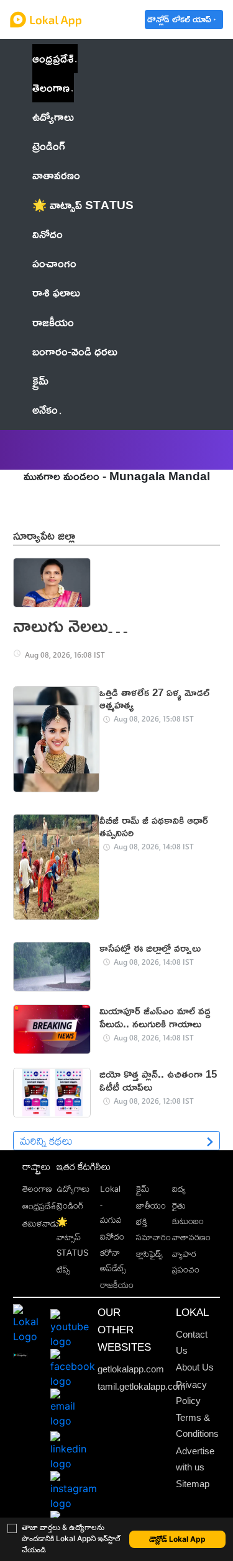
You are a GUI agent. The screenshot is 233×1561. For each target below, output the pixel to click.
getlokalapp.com (131, 1369)
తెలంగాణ (51, 87)
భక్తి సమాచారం (153, 1229)
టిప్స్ (63, 1269)
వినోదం (112, 1236)
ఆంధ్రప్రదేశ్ (52, 58)
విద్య (179, 1188)
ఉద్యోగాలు (73, 1188)
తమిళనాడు (40, 1223)
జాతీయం (151, 1205)
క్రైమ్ (142, 1188)
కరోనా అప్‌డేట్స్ (113, 1260)
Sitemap (192, 1484)
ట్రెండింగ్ (70, 1205)
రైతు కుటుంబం (188, 1213)
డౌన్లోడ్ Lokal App (177, 1539)
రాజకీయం (117, 1284)
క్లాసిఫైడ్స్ (149, 1253)
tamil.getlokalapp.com (142, 1387)
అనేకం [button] (45, 409)
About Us (195, 1367)
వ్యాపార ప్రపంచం (185, 1261)
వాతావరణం (191, 1236)
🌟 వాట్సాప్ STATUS (72, 1237)
